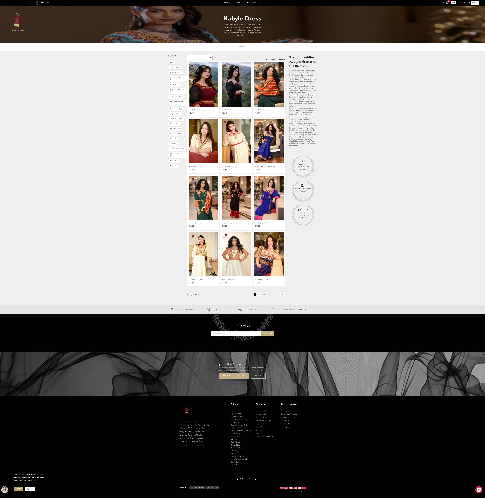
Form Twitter (214, 487)
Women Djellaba (176, 134)
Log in (258, 376)
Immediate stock (175, 72)
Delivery (284, 411)
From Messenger (198, 487)
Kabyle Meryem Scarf (196, 110)
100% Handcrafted (177, 149)
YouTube (251, 479)
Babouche (173, 166)
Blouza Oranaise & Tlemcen (176, 103)
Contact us (260, 427)
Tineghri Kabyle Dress (230, 223)
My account (260, 424)
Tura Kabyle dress (195, 166)
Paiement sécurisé (288, 417)
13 (264, 294)
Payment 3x (285, 424)
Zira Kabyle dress (195, 223)
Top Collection (175, 67)
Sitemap (259, 430)
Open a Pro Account (263, 420)
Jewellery (173, 144)
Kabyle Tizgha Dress (196, 279)
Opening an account (234, 376)
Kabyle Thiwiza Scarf (229, 110)
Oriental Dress (175, 129)
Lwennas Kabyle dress (230, 166)
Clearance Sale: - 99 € (177, 78)
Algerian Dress (175, 114)
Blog (257, 433)
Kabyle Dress (174, 84)
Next (282, 294)
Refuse (29, 489)
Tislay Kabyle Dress (261, 223)
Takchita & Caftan (176, 119)
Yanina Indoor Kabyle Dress (264, 166)
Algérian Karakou (176, 97)
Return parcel (286, 427)
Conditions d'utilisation (289, 414)
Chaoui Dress (175, 124)
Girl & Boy (173, 139)
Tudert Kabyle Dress (229, 279)
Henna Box (174, 161)
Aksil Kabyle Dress (261, 279)
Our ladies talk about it (264, 437)
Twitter (242, 479)
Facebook (233, 479)
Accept (19, 489)
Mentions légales (262, 414)
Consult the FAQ (262, 417)
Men (171, 62)
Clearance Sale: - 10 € (177, 91)
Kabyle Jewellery (176, 109)
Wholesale (285, 420)
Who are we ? (261, 411)
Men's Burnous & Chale (176, 155)
